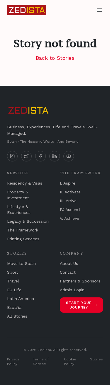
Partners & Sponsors (80, 281)
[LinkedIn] (54, 156)
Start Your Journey (79, 305)
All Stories (17, 316)
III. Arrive (68, 200)
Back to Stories (55, 58)
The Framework (22, 230)
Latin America (20, 298)
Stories (96, 359)
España (14, 307)
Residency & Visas (24, 183)
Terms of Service (41, 361)
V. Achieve (69, 218)
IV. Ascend (70, 209)
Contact (68, 272)
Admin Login (72, 289)
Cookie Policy (70, 361)
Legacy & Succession (28, 221)
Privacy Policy (13, 361)
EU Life (14, 289)
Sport (12, 272)
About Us (69, 263)
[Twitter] (26, 156)
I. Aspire (67, 183)
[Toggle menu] (99, 9)
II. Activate (70, 192)
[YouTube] (68, 156)
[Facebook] (40, 156)
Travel (13, 281)
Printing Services (23, 238)
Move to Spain (21, 263)
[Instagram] (12, 156)
